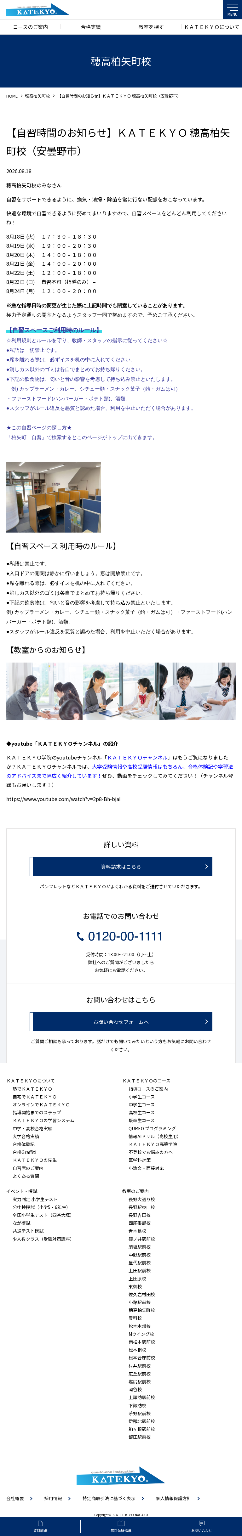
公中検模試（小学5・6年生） (42, 1207)
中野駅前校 (140, 1254)
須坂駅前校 (140, 1247)
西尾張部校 (140, 1223)
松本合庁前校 (142, 1357)
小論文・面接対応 (146, 1168)
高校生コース (142, 1112)
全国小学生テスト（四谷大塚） (43, 1215)
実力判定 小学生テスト (35, 1199)
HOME (12, 96)
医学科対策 (140, 1160)
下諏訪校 (137, 1405)
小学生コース (142, 1096)
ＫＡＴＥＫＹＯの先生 (35, 1160)
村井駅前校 (140, 1366)
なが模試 (21, 1223)
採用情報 (53, 1498)
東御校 (135, 1286)
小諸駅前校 (140, 1302)
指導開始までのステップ (37, 1112)
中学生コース (142, 1104)
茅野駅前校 (140, 1413)
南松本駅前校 (142, 1342)
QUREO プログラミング (152, 1128)
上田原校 (137, 1278)
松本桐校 (137, 1350)
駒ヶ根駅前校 (142, 1429)
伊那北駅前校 (142, 1421)
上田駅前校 (140, 1270)
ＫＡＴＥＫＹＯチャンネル (137, 757)
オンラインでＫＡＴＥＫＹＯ (41, 1104)
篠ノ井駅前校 (142, 1239)
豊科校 (135, 1318)
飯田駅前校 (140, 1437)
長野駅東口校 (142, 1207)
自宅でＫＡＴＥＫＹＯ (35, 1096)
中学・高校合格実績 (32, 1128)
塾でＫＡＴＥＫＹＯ (32, 1089)
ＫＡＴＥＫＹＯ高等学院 (153, 1144)
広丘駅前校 (140, 1373)
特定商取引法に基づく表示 (109, 1498)
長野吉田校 (140, 1215)
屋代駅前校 (140, 1262)
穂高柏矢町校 (37, 96)
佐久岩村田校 (142, 1294)
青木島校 (137, 1231)
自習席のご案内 (28, 1168)
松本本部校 (140, 1326)
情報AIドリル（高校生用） (155, 1136)
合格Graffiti (24, 1152)
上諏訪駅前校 (142, 1397)
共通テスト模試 (28, 1231)
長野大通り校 (142, 1199)
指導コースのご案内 (148, 1089)
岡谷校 (135, 1389)
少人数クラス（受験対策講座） (43, 1239)
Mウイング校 (141, 1334)
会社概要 (15, 1498)
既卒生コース (142, 1120)
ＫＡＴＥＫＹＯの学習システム (43, 1120)
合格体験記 (24, 1144)
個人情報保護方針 (173, 1498)
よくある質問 (26, 1176)
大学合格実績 (26, 1136)
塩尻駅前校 (140, 1381)
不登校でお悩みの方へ (151, 1152)
